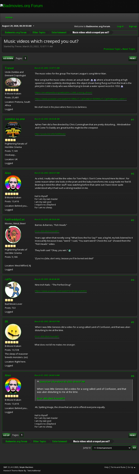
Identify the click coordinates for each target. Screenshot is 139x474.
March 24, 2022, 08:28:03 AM (47, 219)
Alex (8, 173)
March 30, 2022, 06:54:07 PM (47, 321)
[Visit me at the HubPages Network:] (6, 261)
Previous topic (112, 49)
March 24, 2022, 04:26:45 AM (47, 119)
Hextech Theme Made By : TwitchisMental (22, 470)
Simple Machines (26, 467)
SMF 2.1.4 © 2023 (10, 467)
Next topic (129, 49)
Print (133, 58)
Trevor (9, 68)
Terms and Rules (118, 467)
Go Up (6, 435)
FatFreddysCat (15, 219)
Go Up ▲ (132, 467)
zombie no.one (15, 119)
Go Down (8, 58)
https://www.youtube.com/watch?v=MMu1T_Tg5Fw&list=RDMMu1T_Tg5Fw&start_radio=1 (81, 98)
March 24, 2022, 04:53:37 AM (47, 173)
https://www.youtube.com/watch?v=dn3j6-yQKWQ (61, 291)
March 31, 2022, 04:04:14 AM (47, 375)
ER (6, 321)
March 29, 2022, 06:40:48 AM (47, 279)
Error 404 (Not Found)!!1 (47, 231)
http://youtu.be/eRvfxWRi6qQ (50, 133)
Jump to (87, 447)
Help (106, 467)
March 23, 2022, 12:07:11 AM (47, 68)
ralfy (8, 279)
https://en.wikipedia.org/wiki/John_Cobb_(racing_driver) (63, 92)
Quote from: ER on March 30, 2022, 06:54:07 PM (62, 381)
